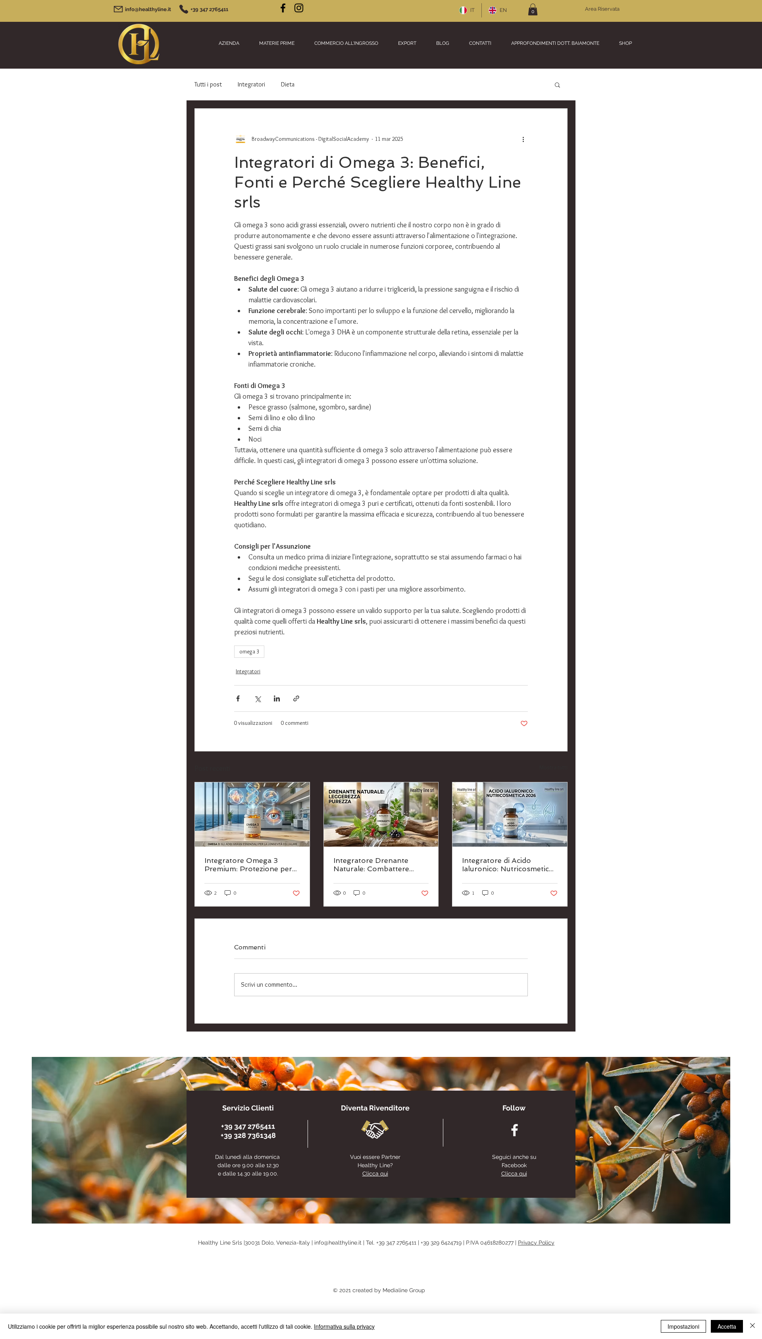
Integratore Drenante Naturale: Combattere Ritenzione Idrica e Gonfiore (371, 864)
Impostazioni (683, 1326)
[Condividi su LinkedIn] (277, 698)
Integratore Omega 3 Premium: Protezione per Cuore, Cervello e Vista (248, 864)
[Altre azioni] (523, 139)
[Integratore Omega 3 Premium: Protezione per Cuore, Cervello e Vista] (252, 814)
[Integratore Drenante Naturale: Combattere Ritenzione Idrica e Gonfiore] (381, 814)
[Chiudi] (752, 1326)
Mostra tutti (553, 767)
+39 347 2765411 (396, 1242)
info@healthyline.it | (340, 1242)
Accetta (727, 1326)
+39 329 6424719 (441, 1242)
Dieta (287, 84)
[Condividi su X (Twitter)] (257, 698)
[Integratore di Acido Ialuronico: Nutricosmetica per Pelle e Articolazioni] (509, 814)
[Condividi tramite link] (296, 698)
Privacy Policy (536, 1242)
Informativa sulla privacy (344, 1326)
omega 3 (249, 651)
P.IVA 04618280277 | (492, 1242)
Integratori (251, 84)
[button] (533, 9)
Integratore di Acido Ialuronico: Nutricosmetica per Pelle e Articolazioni (507, 864)
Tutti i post (208, 84)
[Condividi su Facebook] (238, 698)
